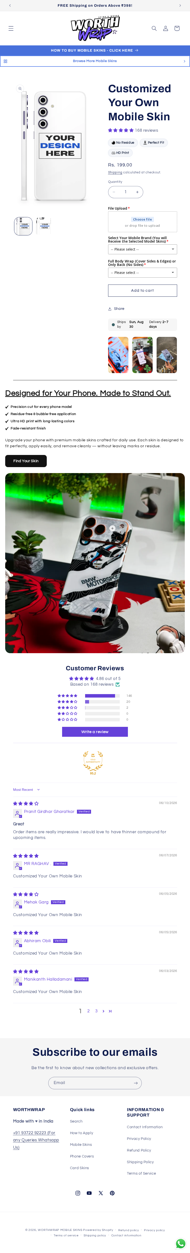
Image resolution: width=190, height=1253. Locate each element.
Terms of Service (141, 1173)
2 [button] (88, 1011)
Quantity (115, 182)
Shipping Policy (140, 1162)
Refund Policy (139, 1150)
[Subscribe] (136, 1083)
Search (76, 1121)
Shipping (115, 172)
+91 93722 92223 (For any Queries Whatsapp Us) (36, 1140)
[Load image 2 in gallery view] (43, 226)
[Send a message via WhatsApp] (181, 1244)
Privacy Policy (139, 1139)
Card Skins (79, 1168)
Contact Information (145, 1127)
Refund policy (128, 1230)
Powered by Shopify (98, 1230)
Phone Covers (82, 1156)
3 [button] (96, 1011)
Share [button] (119, 309)
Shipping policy (95, 1235)
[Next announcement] (180, 5)
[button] (11, 28)
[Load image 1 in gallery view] (23, 226)
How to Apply (81, 1133)
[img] (26, 804)
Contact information (126, 1235)
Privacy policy (154, 1230)
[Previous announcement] (9, 5)
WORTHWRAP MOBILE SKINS (60, 1230)
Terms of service (66, 1235)
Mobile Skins (81, 1145)
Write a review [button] (95, 732)
